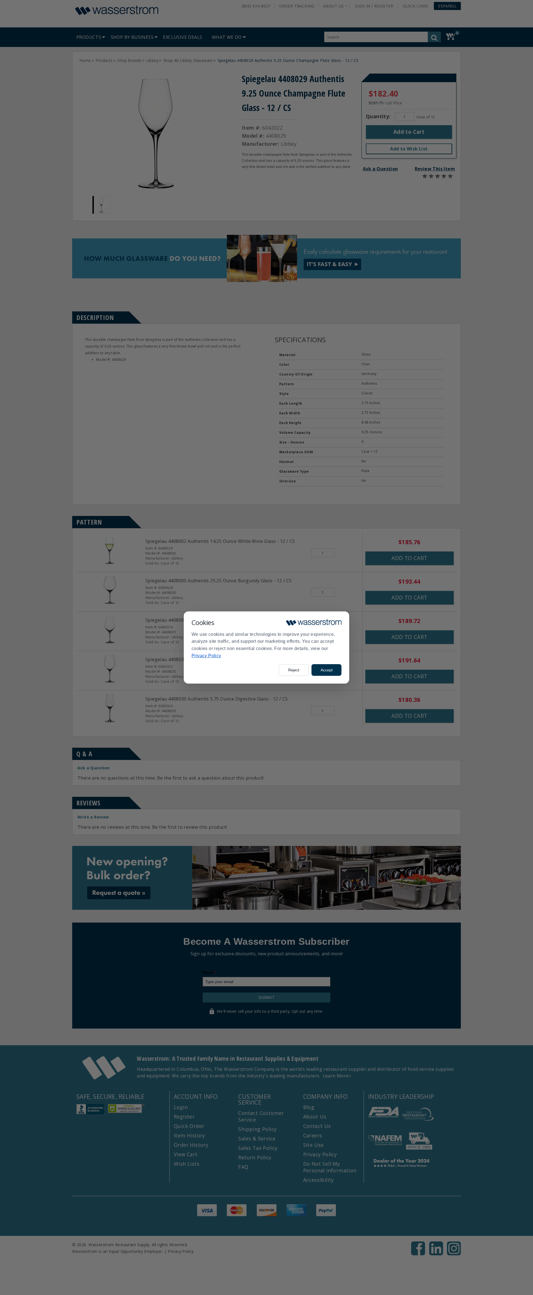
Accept (327, 670)
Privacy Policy (206, 655)
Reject (293, 670)
